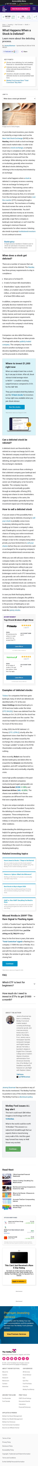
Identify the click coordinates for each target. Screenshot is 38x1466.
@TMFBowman (24, 1077)
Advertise (5, 1386)
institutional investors (27, 231)
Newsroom (5, 1380)
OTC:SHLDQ (7, 711)
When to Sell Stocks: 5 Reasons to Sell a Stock (23, 1194)
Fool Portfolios (27, 1383)
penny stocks (15, 610)
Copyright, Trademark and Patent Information (16, 1454)
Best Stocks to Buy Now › (20, 9)
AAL (19, 790)
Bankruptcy (9, 242)
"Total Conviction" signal (12, 942)
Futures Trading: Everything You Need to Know (23, 1181)
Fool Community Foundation (11, 1425)
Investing (10, 24)
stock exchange (17, 148)
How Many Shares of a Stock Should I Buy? (22, 1206)
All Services (26, 1372)
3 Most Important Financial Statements (21, 1175)
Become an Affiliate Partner (10, 1427)
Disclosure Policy (7, 1446)
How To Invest (19, 24)
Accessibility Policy (8, 1450)
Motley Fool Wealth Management (12, 1419)
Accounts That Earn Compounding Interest (24, 1200)
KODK (18, 787)
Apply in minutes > (19, 1281)
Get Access (7, 1233)
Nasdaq (31, 267)
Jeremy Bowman (9, 45)
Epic (24, 1377)
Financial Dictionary (25, 1407)
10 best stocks (17, 395)
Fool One (25, 1386)
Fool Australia (6, 1398)
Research (5, 1377)
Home (4, 24)
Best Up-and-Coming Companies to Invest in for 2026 (24, 1187)
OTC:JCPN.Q (14, 732)
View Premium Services (16, 1334)
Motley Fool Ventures (8, 1422)
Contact (4, 1383)
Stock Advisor (27, 1374)
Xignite (17, 1364)
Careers (4, 1374)
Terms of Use (6, 1438)
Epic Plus (25, 1380)
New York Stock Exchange (12, 138)
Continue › (10, 964)
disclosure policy (26, 1097)
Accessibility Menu (19, 1)
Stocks (26, 24)
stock (27, 178)
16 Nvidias (10, 1119)
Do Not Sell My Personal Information (13, 1461)
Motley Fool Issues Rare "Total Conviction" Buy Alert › (17, 81)
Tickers (5, 696)
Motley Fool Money (28, 1389)
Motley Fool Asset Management (12, 1416)
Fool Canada (6, 1401)
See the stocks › (15, 407)
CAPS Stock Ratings (25, 1398)
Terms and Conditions (9, 1458)
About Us (5, 1372)
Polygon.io (24, 1364)
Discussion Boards (24, 1401)
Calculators (22, 1404)
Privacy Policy (6, 1442)
